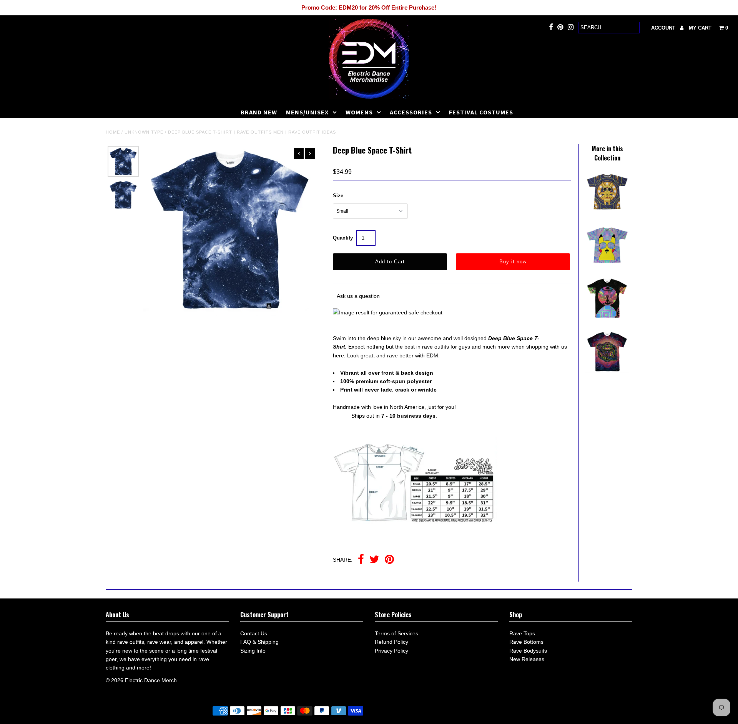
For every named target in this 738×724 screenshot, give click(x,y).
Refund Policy (391, 642)
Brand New (259, 112)
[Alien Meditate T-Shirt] (606, 318)
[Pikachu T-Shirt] (606, 211)
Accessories (411, 112)
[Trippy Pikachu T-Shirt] (606, 264)
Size (338, 195)
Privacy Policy (391, 651)
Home (113, 132)
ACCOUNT (664, 28)
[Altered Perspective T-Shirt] (606, 371)
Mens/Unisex (307, 112)
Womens (359, 112)
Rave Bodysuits (528, 651)
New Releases (526, 659)
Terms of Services (396, 633)
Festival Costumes (481, 112)
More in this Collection (607, 153)
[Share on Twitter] (374, 560)
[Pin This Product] (389, 560)
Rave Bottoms (526, 642)
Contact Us (253, 633)
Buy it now (513, 261)
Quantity (343, 238)
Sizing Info (253, 651)
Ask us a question (358, 296)
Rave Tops (522, 633)
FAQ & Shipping (259, 642)
